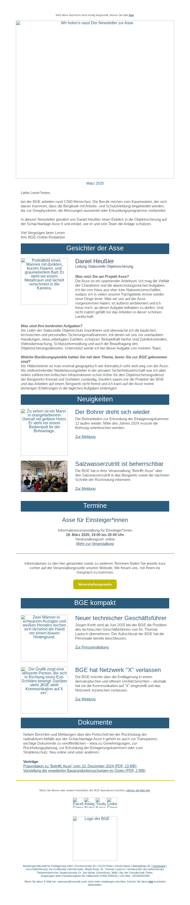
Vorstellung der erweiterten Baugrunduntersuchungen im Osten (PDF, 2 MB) (84, 770)
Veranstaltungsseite (95, 584)
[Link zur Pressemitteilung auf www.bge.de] (44, 638)
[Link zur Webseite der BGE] (95, 838)
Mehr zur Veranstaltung (95, 543)
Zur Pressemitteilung (92, 647)
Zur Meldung (85, 436)
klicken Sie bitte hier (138, 790)
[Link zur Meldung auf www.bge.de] (44, 432)
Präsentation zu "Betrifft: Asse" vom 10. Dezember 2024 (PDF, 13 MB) (80, 766)
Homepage (159, 865)
